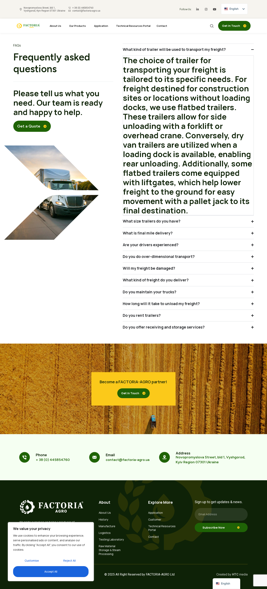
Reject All (69, 560)
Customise (32, 560)
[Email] (94, 457)
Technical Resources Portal (133, 26)
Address (183, 453)
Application (101, 26)
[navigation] (226, 583)
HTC (235, 574)
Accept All (50, 571)
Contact (162, 26)
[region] (51, 551)
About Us (55, 26)
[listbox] (234, 9)
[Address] (164, 457)
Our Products (77, 26)
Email (110, 455)
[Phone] (24, 457)
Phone (41, 455)
